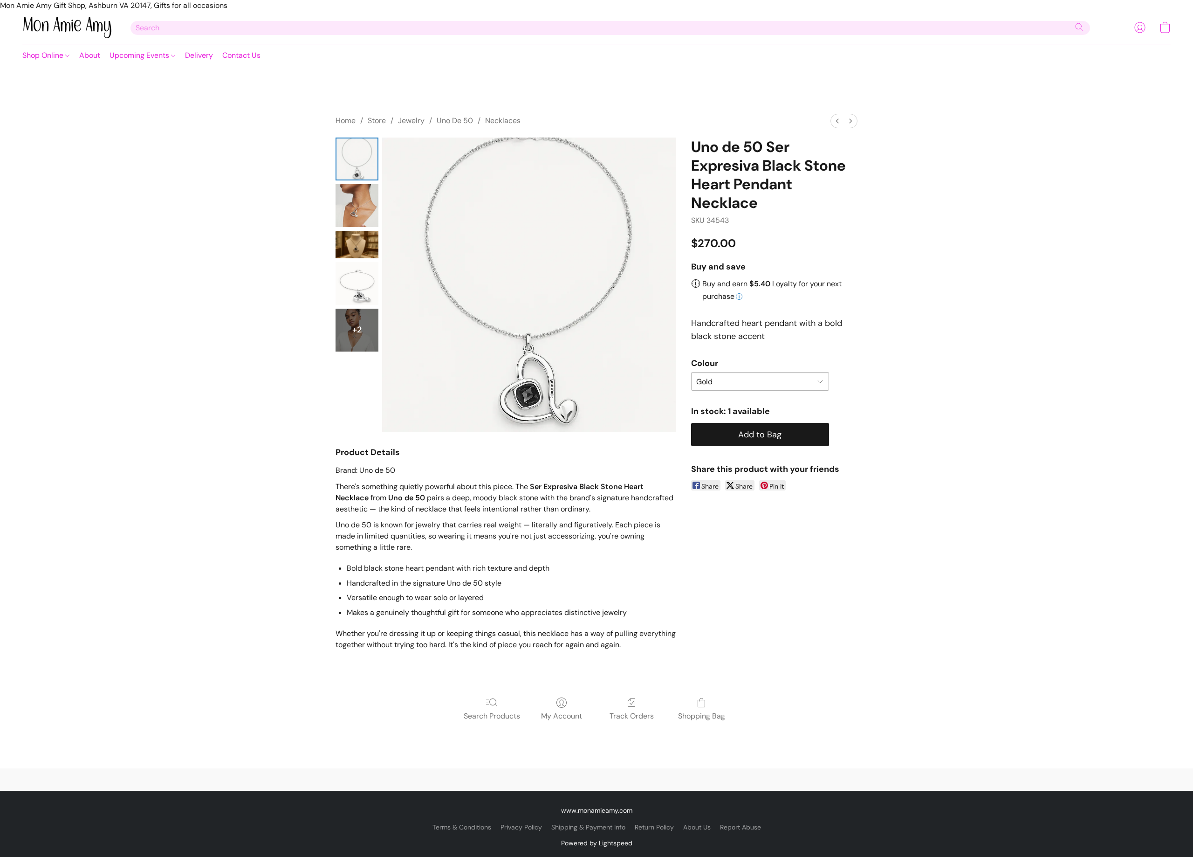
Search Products (492, 716)
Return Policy (654, 827)
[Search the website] (1079, 27)
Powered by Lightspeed (596, 843)
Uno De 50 (455, 120)
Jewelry (411, 120)
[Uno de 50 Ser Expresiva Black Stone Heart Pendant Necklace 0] (357, 159)
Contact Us (241, 55)
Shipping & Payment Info (588, 827)
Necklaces (503, 120)
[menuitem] (837, 121)
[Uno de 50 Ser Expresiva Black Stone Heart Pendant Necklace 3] (357, 283)
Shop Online (43, 55)
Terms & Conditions (461, 827)
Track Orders (632, 716)
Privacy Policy (521, 827)
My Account (561, 716)
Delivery (199, 55)
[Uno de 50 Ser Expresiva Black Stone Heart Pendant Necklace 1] (357, 205)
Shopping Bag (701, 716)
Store (377, 120)
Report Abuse (740, 827)
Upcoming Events (140, 55)
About (89, 55)
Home (346, 120)
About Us (697, 827)
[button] (67, 27)
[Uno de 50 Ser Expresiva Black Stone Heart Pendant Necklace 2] (357, 244)
